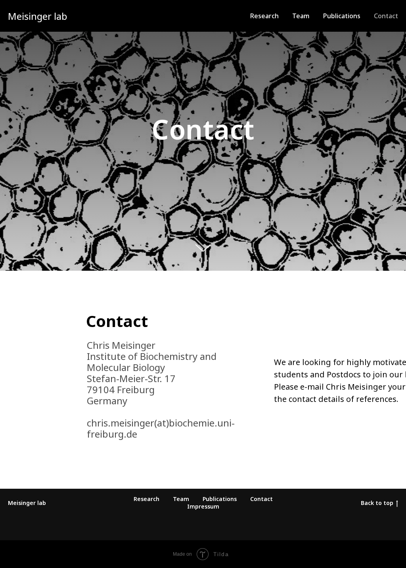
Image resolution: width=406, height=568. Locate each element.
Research (264, 15)
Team (301, 15)
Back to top (377, 516)
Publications (341, 15)
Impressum (203, 520)
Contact (386, 15)
